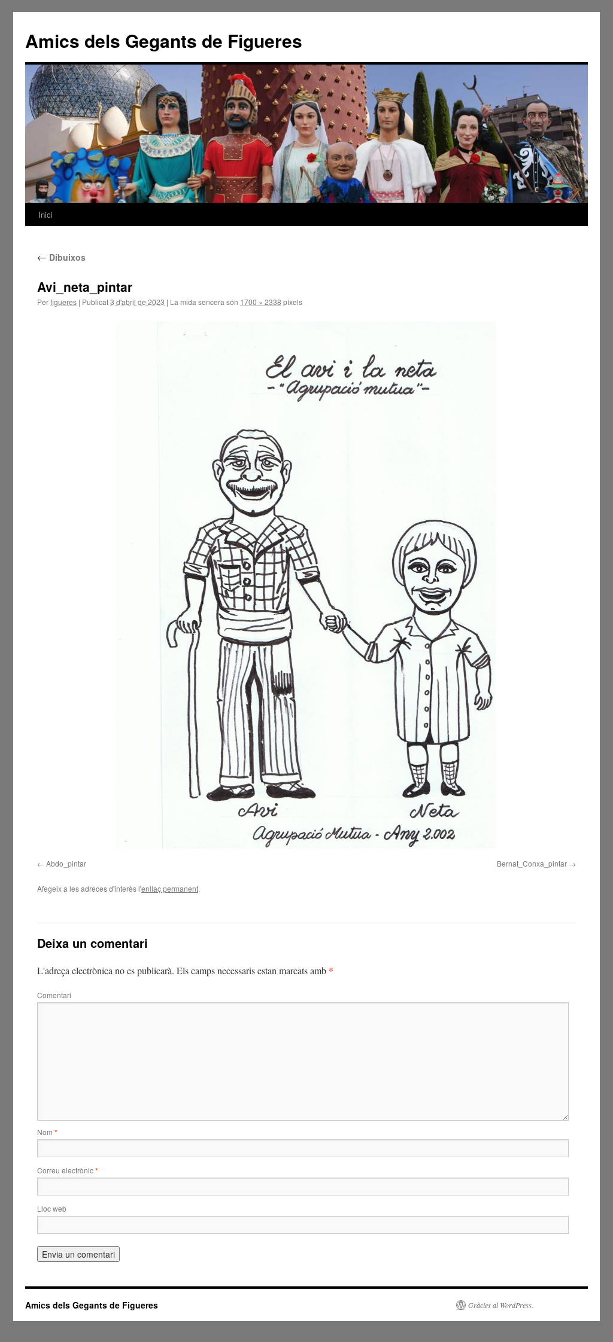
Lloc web (51, 1208)
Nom (47, 1132)
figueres (63, 302)
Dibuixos (61, 257)
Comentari (54, 995)
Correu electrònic (67, 1170)
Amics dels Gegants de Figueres (163, 40)
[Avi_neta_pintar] (306, 585)
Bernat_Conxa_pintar (532, 863)
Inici (45, 214)
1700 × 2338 (260, 302)
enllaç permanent (169, 888)
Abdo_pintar (66, 863)
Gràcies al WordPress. (500, 1305)
